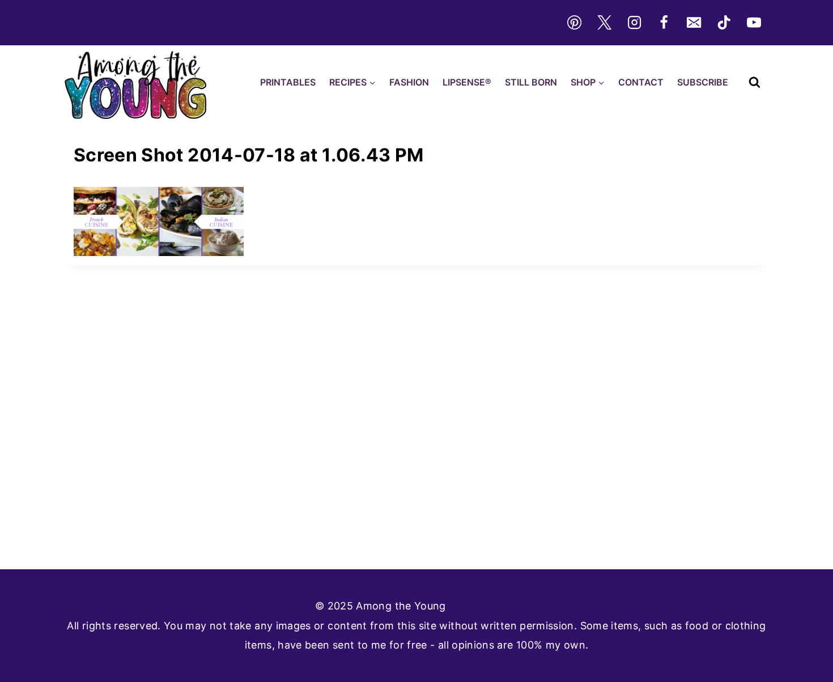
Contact (641, 82)
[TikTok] (724, 22)
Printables (288, 82)
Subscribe (702, 82)
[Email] (694, 22)
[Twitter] (604, 22)
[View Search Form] (754, 82)
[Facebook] (664, 22)
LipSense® (467, 82)
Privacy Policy (483, 606)
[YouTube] (754, 22)
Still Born (531, 82)
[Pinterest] (574, 22)
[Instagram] (634, 22)
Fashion (409, 82)
